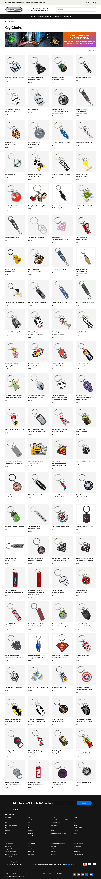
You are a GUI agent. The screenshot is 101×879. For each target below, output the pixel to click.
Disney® (30, 820)
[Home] (5, 21)
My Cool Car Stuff (13, 873)
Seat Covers (77, 851)
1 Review (14, 79)
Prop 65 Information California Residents (14, 876)
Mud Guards (31, 851)
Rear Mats (53, 851)
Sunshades (31, 854)
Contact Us (67, 16)
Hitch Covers (31, 849)
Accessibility (43, 873)
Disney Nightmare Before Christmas (60, 820)
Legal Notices (50, 873)
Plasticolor (30, 830)
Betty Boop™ (8, 817)
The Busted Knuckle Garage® (58, 833)
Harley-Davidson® (55, 822)
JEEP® (29, 825)
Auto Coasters (31, 843)
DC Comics (8, 820)
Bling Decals (8, 846)
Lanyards (76, 849)
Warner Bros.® (8, 836)
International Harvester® (11, 825)
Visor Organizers (78, 854)
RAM (6, 833)
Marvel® (76, 825)
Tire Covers (54, 854)
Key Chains (54, 849)
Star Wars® (30, 833)
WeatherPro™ (31, 836)
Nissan (52, 828)
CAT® (29, 817)
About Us (32, 16)
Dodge (75, 820)
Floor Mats (53, 846)
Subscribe (84, 803)
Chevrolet (76, 817)
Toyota (75, 833)
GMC (29, 822)
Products (7, 841)
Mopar (6, 828)
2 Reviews (85, 113)
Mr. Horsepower (32, 828)
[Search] (93, 9)
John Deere (54, 825)
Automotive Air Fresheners (58, 843)
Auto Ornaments (78, 843)
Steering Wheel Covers (11, 854)
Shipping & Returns (59, 873)
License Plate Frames (10, 851)
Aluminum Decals (9, 843)
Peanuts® (7, 830)
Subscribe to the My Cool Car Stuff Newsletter (33, 803)
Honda (75, 822)
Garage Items (77, 846)
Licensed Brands (9, 814)
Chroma (53, 817)
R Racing (76, 830)
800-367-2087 (69, 864)
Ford (6, 822)
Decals (29, 846)
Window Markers (9, 857)
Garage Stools (8, 849)
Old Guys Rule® (78, 828)
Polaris (52, 830)
